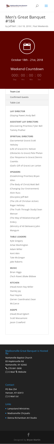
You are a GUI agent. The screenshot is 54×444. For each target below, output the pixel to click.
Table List (15, 102)
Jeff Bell (12, 26)
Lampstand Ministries (18, 408)
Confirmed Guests (19, 97)
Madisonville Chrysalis (19, 413)
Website (22, 371)
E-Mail (11, 371)
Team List (15, 91)
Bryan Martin (33, 439)
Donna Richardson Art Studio (22, 417)
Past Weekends (40, 26)
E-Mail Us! (13, 396)
